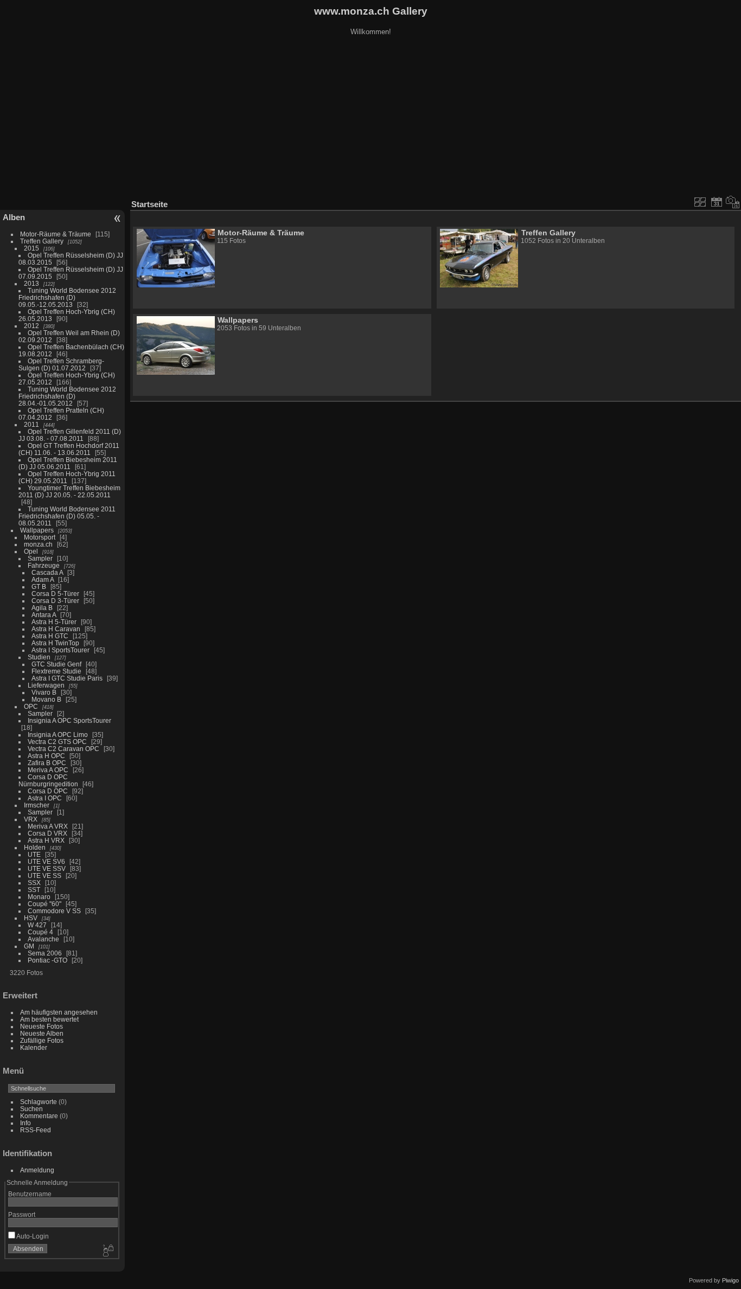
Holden (35, 847)
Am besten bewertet (49, 1019)
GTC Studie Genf (56, 664)
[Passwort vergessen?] (107, 1251)
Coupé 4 (40, 931)
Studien (39, 656)
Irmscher (36, 805)
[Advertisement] (370, 119)
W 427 (37, 924)
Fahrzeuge (44, 565)
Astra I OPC (45, 797)
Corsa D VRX (47, 833)
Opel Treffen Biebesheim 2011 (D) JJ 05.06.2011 (67, 463)
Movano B (46, 699)
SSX (34, 882)
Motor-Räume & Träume (55, 234)
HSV (30, 917)
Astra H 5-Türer (53, 621)
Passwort (21, 1214)
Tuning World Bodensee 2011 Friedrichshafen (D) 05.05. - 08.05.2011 (67, 516)
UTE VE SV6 (46, 861)
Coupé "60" (44, 903)
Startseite (149, 204)
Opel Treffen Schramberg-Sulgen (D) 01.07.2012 (61, 364)
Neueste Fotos (41, 1026)
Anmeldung (37, 1169)
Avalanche (43, 938)
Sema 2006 (45, 953)
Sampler (40, 558)
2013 (31, 283)
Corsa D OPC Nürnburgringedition (48, 780)
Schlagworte (38, 1101)
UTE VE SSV (47, 868)
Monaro (39, 896)
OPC (31, 706)
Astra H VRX (46, 840)
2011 (31, 424)
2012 (31, 325)
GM (29, 946)
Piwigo (730, 1280)
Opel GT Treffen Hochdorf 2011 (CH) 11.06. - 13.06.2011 (68, 449)
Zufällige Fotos (41, 1040)
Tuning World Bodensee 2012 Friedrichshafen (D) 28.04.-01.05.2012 (67, 396)
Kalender (33, 1047)
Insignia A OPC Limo (58, 734)
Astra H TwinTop (55, 642)
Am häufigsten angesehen (59, 1012)
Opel (31, 551)
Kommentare (39, 1115)
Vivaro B (43, 692)
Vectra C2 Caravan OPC (63, 748)
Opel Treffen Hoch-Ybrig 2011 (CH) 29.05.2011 (67, 477)
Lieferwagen (46, 685)
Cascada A (47, 572)
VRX (30, 819)
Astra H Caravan (55, 628)
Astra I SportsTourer (60, 649)
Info (25, 1122)
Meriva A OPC (48, 769)
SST (34, 889)
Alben (14, 217)
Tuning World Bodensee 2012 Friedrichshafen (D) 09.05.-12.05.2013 (67, 297)
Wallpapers (37, 530)
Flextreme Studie (56, 671)
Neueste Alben (41, 1033)
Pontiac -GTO (47, 960)
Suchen (31, 1108)
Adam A (42, 579)
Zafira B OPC (47, 762)
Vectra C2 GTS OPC (57, 741)
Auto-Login (32, 1236)
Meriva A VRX (48, 826)
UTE (34, 854)
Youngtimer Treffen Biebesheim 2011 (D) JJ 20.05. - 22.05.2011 (69, 491)
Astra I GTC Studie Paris (67, 678)
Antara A (43, 614)
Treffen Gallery (41, 241)
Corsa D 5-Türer (55, 593)
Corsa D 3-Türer (55, 600)
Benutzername (30, 1193)
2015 (31, 248)
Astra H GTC (49, 635)
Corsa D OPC (48, 790)
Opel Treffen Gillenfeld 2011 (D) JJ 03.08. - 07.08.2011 (69, 435)
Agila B (42, 607)
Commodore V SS (54, 910)
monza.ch (38, 544)
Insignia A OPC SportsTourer (69, 720)
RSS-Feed (35, 1129)
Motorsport (39, 537)
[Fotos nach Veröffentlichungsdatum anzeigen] (717, 202)
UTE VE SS (44, 875)
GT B (38, 586)
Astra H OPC (46, 755)
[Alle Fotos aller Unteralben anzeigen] (700, 202)
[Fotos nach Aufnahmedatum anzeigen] (733, 202)
